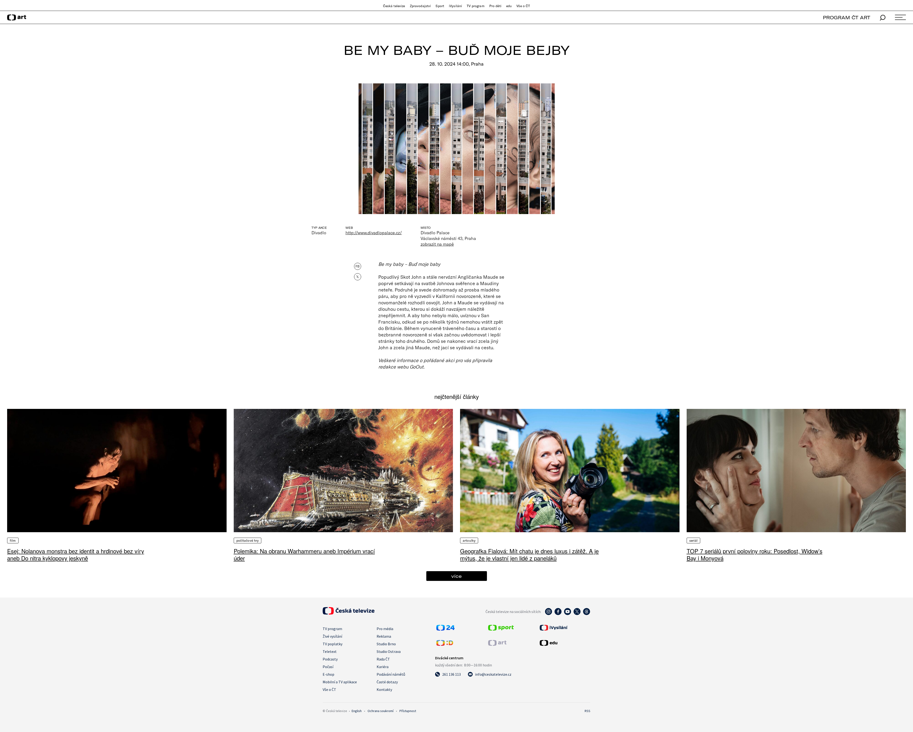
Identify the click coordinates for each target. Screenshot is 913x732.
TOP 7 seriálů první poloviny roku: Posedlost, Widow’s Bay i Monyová (754, 554)
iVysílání (455, 6)
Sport (440, 6)
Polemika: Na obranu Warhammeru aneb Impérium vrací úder (304, 554)
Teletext (330, 651)
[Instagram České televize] (548, 614)
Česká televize (394, 6)
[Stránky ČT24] (445, 629)
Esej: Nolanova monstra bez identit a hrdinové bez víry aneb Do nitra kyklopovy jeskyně (75, 554)
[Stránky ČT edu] (564, 643)
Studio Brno (386, 643)
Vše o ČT (523, 6)
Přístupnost (407, 711)
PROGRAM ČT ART (846, 17)
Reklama (384, 636)
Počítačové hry (247, 540)
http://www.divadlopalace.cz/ (373, 232)
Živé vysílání (332, 636)
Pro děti (495, 6)
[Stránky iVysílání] (564, 628)
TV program (475, 6)
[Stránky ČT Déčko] (444, 644)
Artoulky (469, 540)
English (357, 711)
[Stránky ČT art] (497, 644)
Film (13, 540)
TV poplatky (332, 643)
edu (509, 6)
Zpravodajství (420, 6)
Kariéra (383, 666)
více (456, 576)
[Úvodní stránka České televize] (348, 613)
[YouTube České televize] (567, 614)
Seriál (693, 540)
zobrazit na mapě (437, 244)
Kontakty (384, 689)
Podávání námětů (391, 674)
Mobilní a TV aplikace (340, 681)
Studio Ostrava (389, 651)
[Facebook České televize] (558, 614)
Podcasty (330, 659)
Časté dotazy (387, 681)
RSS (587, 711)
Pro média (385, 628)
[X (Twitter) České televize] (577, 614)
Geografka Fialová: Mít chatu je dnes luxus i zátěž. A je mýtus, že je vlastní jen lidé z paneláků (529, 554)
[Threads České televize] (586, 614)
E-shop (328, 674)
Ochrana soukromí (380, 711)
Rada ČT (383, 659)
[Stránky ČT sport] (501, 629)
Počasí (328, 666)
